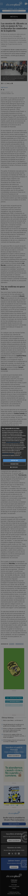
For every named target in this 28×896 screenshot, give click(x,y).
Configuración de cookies (7, 457)
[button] (14, 467)
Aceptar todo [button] (14, 460)
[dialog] (14, 448)
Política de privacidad (17, 457)
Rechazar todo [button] (14, 464)
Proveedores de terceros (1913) (13, 442)
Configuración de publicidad (8, 453)
